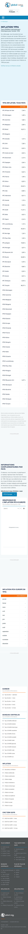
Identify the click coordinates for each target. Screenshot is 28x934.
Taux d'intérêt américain (11, 720)
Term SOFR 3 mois (20, 859)
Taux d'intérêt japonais (10, 743)
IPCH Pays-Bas (7, 366)
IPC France (5, 176)
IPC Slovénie (6, 266)
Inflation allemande (9, 773)
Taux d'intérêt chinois (10, 733)
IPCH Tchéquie (6, 399)
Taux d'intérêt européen (10, 737)
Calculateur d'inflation (10, 769)
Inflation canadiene (9, 789)
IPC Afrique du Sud (8, 110)
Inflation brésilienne (9, 782)
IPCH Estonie (6, 318)
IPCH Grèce (5, 337)
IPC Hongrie (6, 186)
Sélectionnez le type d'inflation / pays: (12, 491)
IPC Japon (5, 219)
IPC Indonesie (6, 195)
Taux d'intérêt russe (9, 750)
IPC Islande (5, 205)
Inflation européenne (10, 795)
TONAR (17, 877)
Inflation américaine (10, 776)
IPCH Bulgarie (6, 304)
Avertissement (4, 921)
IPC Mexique (6, 228)
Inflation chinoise (9, 792)
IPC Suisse (5, 276)
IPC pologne (6, 243)
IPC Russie (5, 257)
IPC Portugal (6, 247)
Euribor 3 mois (6, 853)
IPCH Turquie (6, 403)
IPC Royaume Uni (7, 252)
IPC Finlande (6, 172)
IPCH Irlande (6, 347)
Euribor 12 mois (6, 855)
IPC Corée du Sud (7, 153)
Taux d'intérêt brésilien (10, 724)
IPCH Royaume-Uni (8, 380)
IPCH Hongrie (6, 342)
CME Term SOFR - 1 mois (11, 818)
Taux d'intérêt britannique (11, 727)
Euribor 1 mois (6, 851)
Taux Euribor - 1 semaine (11, 694)
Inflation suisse (8, 802)
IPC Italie (5, 214)
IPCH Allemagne (7, 290)
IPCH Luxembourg (7, 361)
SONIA (17, 874)
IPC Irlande (5, 200)
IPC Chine (5, 148)
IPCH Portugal (6, 375)
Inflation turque (8, 805)
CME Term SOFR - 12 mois (11, 828)
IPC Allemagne (6, 115)
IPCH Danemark (7, 309)
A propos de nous (14, 921)
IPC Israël (5, 209)
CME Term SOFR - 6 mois (11, 825)
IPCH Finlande (6, 328)
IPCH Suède (6, 394)
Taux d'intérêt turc (9, 756)
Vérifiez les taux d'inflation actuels (11, 66)
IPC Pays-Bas (6, 238)
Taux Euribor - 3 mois (10, 701)
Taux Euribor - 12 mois (10, 708)
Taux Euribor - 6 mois (10, 704)
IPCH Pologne (6, 370)
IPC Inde (5, 191)
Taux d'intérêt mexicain (10, 747)
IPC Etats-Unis (6, 167)
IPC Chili (5, 143)
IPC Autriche (6, 120)
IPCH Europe (6, 323)
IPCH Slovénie (6, 389)
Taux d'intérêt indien (10, 740)
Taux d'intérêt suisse (10, 753)
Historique (5, 21)
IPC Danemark (6, 157)
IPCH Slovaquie (7, 385)
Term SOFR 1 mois (20, 857)
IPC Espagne (6, 162)
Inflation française (9, 799)
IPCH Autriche (6, 295)
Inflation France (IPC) (7, 905)
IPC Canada (5, 139)
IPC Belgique (6, 124)
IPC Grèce (5, 181)
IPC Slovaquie (6, 262)
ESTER (17, 872)
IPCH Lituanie (6, 356)
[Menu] (3, 17)
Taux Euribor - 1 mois (10, 698)
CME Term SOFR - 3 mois (11, 821)
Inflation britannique (10, 786)
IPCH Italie (5, 351)
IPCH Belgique (6, 299)
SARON (17, 870)
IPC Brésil (5, 129)
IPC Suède (5, 271)
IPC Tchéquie (6, 280)
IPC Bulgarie (6, 134)
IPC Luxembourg (7, 224)
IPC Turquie (5, 285)
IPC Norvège (6, 233)
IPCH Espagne (6, 314)
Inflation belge (8, 779)
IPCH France (6, 332)
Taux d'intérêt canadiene (11, 730)
